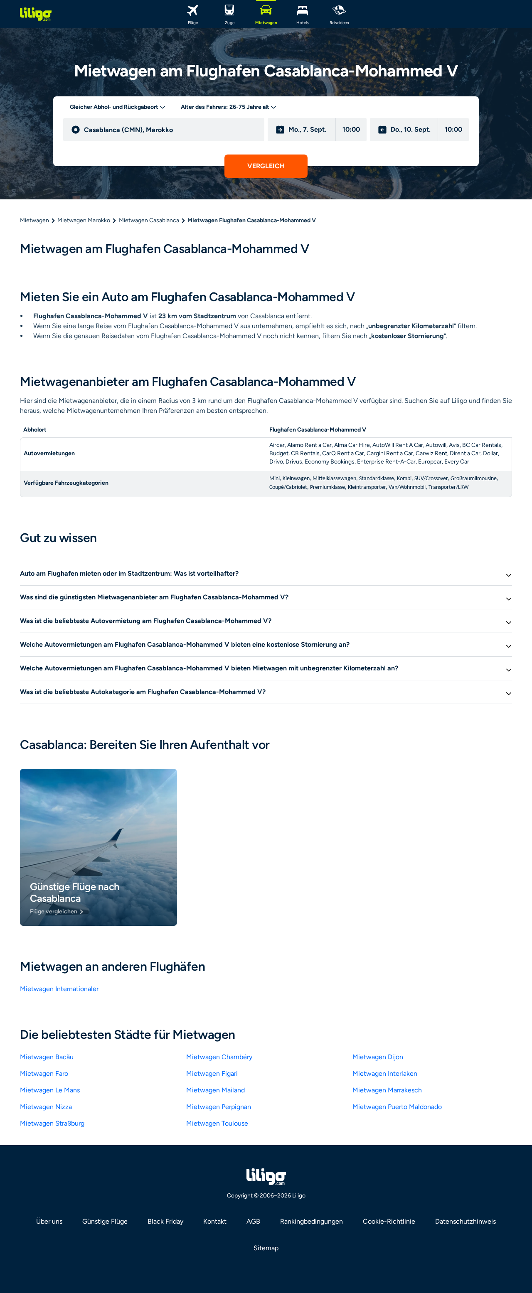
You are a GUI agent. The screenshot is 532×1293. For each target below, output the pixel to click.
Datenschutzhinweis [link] (465, 1221)
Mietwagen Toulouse (217, 1123)
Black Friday (165, 1221)
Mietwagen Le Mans (50, 1090)
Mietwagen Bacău (47, 1057)
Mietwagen (34, 220)
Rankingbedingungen (311, 1221)
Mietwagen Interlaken (384, 1073)
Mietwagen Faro (44, 1073)
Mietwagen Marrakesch (387, 1090)
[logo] (36, 14)
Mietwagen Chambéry (219, 1057)
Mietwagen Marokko (83, 220)
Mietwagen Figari (212, 1073)
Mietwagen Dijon (377, 1057)
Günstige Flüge (105, 1221)
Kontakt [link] (215, 1221)
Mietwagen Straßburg (52, 1123)
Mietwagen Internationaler (59, 989)
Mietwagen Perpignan (218, 1107)
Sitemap (266, 1248)
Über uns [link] (49, 1221)
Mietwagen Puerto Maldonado (397, 1107)
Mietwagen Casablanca (149, 220)
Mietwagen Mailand (215, 1090)
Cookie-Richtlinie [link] (389, 1221)
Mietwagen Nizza (46, 1107)
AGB (253, 1221)
